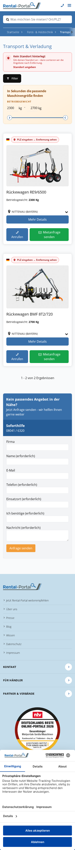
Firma (10, 442)
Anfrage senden (20, 548)
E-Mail (10, 470)
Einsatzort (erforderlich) (23, 499)
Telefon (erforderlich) (21, 485)
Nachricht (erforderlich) (23, 528)
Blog (8, 626)
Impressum (13, 653)
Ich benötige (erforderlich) (25, 513)
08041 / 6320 (15, 430)
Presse (10, 618)
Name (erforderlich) (20, 456)
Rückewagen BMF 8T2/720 (29, 314)
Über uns (11, 609)
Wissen (10, 635)
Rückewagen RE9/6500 (26, 192)
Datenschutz (13, 644)
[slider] (9, 117)
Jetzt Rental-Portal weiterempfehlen (27, 600)
